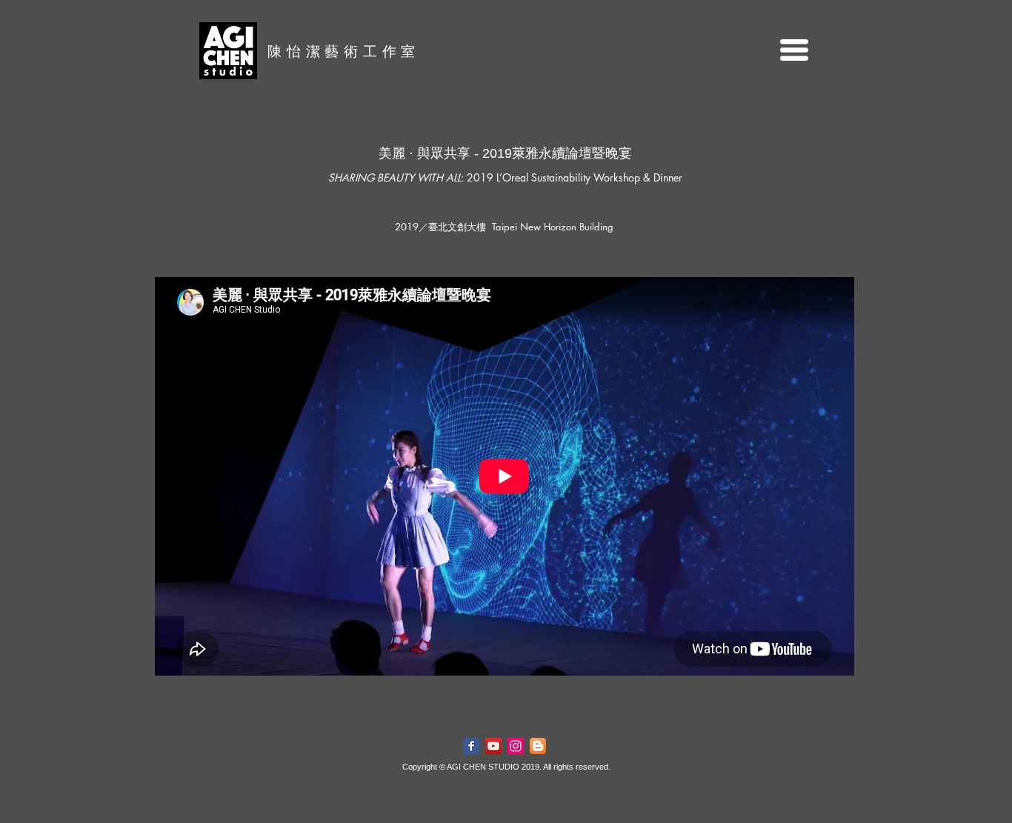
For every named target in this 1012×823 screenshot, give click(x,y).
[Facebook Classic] (471, 746)
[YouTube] (493, 746)
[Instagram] (515, 746)
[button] (794, 50)
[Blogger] (538, 746)
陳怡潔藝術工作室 (343, 51)
